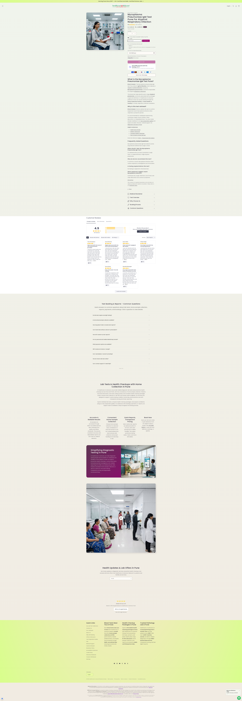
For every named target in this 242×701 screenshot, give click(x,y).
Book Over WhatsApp (141, 75)
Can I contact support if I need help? (121, 363)
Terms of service (124, 679)
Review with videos (105, 237)
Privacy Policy (136, 693)
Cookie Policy (89, 652)
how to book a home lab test (138, 135)
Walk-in (130, 45)
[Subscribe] (131, 578)
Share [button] (130, 189)
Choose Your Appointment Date (134, 50)
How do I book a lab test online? (121, 359)
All (87, 237)
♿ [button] (2, 698)
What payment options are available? (121, 344)
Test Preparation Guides (92, 639)
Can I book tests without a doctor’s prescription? (121, 329)
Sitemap (88, 659)
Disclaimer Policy (133, 185)
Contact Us (89, 628)
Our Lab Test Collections (92, 626)
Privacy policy (117, 679)
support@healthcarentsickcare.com (115, 693)
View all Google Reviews (121, 612)
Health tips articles (135, 130)
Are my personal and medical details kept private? (121, 339)
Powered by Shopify (103, 679)
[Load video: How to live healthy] (121, 518)
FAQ (87, 641)
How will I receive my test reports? (121, 334)
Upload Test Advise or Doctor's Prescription (137, 56)
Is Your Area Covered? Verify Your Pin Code (138, 37)
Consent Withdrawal (91, 657)
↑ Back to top (121, 368)
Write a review (142, 231)
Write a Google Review (121, 609)
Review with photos (94, 237)
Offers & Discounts (90, 637)
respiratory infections (140, 91)
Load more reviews (121, 291)
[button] (2, 6)
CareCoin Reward (90, 646)
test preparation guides (146, 121)
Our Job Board (89, 630)
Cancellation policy (141, 679)
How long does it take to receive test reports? (121, 325)
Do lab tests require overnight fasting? (121, 315)
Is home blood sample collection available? (121, 320)
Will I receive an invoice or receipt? (121, 349)
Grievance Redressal (91, 654)
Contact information (133, 679)
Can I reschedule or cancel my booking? (121, 354)
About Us (88, 632)
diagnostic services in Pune (135, 124)
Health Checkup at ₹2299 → (232, 692)
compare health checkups (137, 133)
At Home (142, 48)
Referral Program (90, 643)
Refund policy (110, 679)
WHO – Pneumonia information (146, 138)
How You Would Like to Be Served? (135, 44)
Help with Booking (90, 634)
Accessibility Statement (92, 650)
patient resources (135, 131)
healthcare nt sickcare (94, 679)
